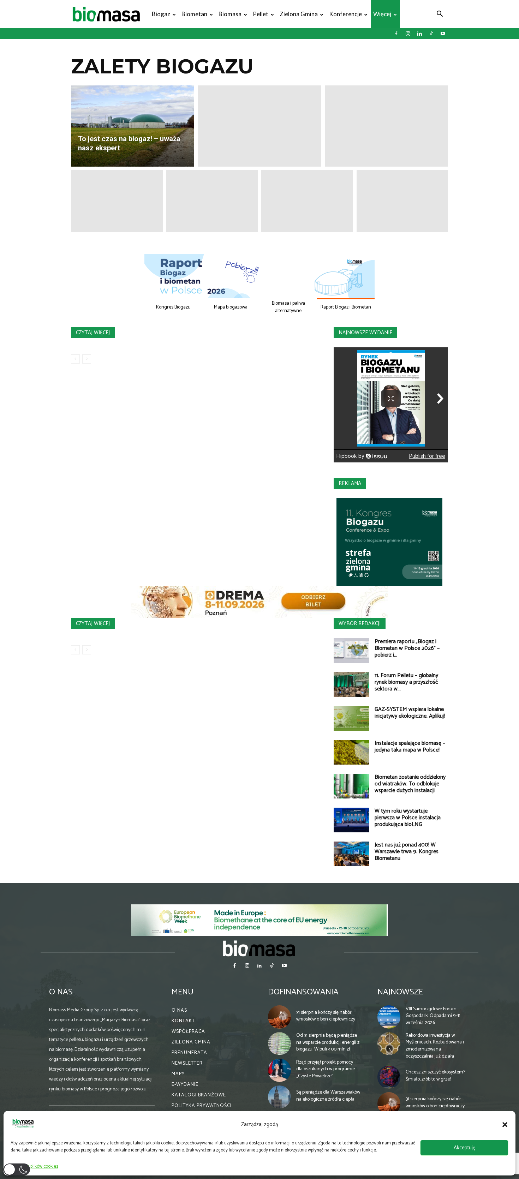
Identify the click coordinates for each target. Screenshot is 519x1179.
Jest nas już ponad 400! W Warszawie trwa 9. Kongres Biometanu (407, 851)
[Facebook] (396, 33)
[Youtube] (442, 33)
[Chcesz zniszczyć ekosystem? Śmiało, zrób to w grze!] (389, 1077)
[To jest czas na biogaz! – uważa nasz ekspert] (132, 126)
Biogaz (161, 14)
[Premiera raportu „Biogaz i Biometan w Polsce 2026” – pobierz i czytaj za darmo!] (351, 650)
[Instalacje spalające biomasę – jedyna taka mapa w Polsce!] (351, 752)
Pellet (260, 14)
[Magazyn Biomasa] (259, 948)
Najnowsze (400, 992)
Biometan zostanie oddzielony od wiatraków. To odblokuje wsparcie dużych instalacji (410, 783)
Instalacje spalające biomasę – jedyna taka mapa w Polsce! (410, 746)
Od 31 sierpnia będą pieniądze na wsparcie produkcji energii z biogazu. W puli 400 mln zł (327, 1042)
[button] (504, 1124)
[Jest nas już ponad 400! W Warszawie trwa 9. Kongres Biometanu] (351, 854)
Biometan (194, 14)
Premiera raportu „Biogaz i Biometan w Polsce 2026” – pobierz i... (407, 648)
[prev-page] (75, 359)
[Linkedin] (419, 33)
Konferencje (345, 14)
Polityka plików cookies (36, 1166)
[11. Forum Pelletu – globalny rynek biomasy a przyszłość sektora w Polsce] (351, 684)
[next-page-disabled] (86, 359)
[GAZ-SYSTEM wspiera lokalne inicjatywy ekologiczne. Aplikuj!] (351, 718)
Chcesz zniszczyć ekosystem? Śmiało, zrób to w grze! (435, 1075)
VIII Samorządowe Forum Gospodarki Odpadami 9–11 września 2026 (433, 1016)
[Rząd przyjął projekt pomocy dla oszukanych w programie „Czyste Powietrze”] (279, 1070)
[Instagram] (407, 33)
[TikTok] (431, 33)
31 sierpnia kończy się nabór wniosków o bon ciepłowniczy (325, 1016)
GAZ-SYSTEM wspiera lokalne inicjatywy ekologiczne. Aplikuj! (410, 713)
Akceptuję (464, 1147)
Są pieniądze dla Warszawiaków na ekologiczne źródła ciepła (328, 1095)
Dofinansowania (303, 992)
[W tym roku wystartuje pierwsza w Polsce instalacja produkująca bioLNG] (351, 820)
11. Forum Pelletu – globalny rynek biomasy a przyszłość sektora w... (406, 682)
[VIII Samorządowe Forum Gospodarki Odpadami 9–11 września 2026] (389, 1017)
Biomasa (230, 14)
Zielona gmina (299, 14)
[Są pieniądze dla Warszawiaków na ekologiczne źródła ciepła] (279, 1097)
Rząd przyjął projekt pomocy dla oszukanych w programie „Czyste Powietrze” (325, 1069)
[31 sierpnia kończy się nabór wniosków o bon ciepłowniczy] (279, 1017)
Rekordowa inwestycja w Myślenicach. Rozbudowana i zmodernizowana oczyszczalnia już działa (435, 1045)
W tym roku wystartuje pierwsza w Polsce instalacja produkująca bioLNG (408, 817)
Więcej (382, 14)
